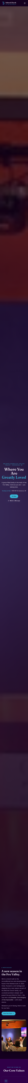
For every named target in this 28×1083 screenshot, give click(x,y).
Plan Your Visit (7, 1013)
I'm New (14, 496)
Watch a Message (15, 500)
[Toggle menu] (24, 3)
